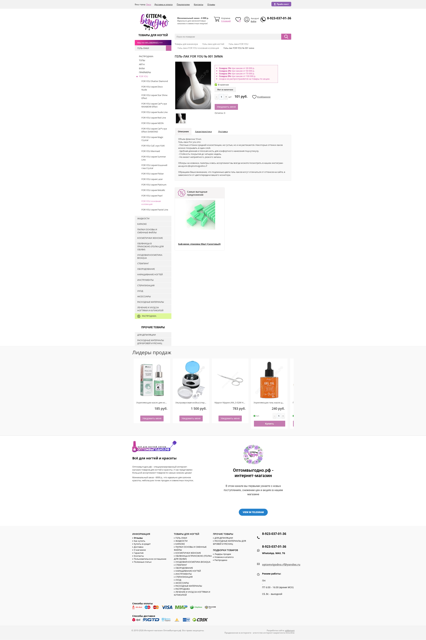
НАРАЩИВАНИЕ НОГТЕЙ (188, 570)
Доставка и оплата (163, 4)
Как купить (139, 540)
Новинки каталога (223, 557)
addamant (290, 630)
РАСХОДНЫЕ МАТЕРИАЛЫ (188, 585)
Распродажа (220, 560)
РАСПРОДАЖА (182, 588)
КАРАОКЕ (180, 543)
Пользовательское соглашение (150, 558)
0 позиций (226, 21)
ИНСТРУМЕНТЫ (183, 573)
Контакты (198, 4)
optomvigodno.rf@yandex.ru (281, 564)
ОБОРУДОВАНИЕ (184, 567)
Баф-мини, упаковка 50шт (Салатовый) (199, 244)
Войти (253, 21)
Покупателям (183, 4)
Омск (148, 4)
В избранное (263, 96)
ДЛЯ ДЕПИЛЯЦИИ (223, 537)
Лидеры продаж (222, 554)
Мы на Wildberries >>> (150, 42)
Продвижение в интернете (237, 632)
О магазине (140, 549)
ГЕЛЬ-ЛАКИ (181, 537)
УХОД (178, 579)
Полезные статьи (142, 561)
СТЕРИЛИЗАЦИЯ (184, 576)
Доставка (223, 131)
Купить (269, 423)
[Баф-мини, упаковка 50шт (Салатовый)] (200, 215)
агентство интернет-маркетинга (269, 632)
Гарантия (138, 552)
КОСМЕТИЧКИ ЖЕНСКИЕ (188, 552)
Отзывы (211, 4)
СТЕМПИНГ (181, 564)
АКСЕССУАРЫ (182, 582)
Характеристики (203, 131)
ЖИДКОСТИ (181, 540)
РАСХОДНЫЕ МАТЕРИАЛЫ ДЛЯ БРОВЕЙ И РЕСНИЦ (229, 542)
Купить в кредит (142, 543)
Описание (183, 131)
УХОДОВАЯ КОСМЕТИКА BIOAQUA (192, 561)
